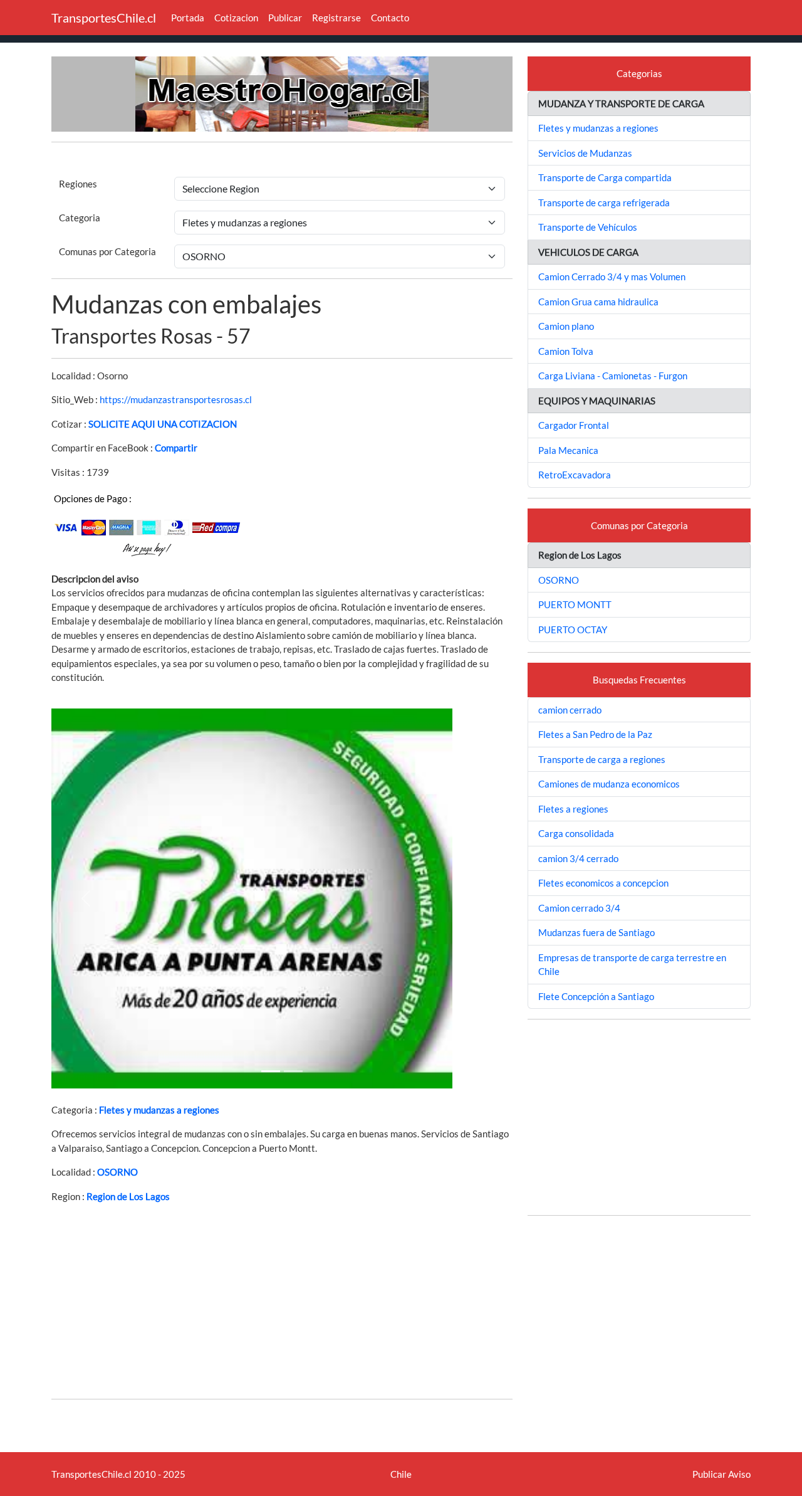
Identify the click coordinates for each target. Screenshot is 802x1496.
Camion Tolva (565, 351)
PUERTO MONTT (575, 604)
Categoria (79, 217)
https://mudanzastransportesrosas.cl (176, 399)
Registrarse (336, 17)
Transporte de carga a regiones (601, 759)
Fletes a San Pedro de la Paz (595, 734)
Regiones (78, 183)
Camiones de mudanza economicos (609, 783)
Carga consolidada (576, 833)
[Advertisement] (282, 1301)
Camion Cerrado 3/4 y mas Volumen (611, 276)
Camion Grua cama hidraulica (598, 301)
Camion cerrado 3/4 (579, 908)
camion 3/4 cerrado (578, 858)
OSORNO (117, 1171)
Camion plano (566, 326)
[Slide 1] (270, 1071)
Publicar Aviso (721, 1474)
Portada (187, 17)
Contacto (390, 17)
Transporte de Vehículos (587, 227)
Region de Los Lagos (128, 1196)
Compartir (176, 447)
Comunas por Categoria (107, 251)
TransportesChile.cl (103, 17)
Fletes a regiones (573, 808)
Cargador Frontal (573, 425)
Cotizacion (236, 17)
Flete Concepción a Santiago (596, 996)
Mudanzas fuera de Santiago (596, 932)
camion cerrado (570, 709)
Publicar (285, 17)
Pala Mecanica (568, 450)
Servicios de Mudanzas (585, 153)
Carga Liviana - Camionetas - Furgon (612, 375)
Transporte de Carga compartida (605, 177)
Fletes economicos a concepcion (603, 882)
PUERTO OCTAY (572, 629)
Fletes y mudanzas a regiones (159, 1109)
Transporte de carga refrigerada (604, 202)
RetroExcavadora (574, 474)
